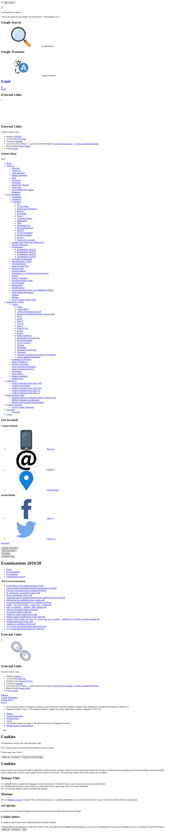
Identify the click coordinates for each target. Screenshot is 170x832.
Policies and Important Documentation (28, 402)
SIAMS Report (18, 288)
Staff (14, 178)
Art (18, 204)
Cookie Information (9, 697)
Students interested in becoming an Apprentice (36, 355)
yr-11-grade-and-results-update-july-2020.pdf (25, 629)
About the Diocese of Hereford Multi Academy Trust (34, 398)
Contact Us (16, 170)
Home (9, 163)
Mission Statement (19, 175)
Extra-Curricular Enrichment (24, 366)
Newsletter (21, 347)
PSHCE (20, 230)
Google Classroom (14, 405)
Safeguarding (17, 285)
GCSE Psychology (25, 233)
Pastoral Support (19, 271)
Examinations (17, 247)
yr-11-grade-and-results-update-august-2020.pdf (26, 626)
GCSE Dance (23, 206)
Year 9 (19, 321)
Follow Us (51, 539)
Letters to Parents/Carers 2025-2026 (27, 383)
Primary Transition (19, 278)
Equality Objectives (20, 245)
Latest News (11, 381)
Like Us (50, 518)
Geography (21, 213)
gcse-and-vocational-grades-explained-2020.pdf (26, 590)
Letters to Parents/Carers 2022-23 (26, 393)
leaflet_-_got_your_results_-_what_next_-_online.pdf (28, 605)
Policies (15, 276)
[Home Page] (2, 2)
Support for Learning (26, 240)
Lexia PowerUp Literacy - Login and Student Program (76, 144)
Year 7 (19, 316)
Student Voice (17, 378)
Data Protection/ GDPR (22, 261)
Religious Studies (24, 235)
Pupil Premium (18, 283)
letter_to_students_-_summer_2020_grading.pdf (26, 607)
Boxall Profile (24, 146)
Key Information (13, 194)
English (20, 211)
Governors (16, 180)
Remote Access (26, 681)
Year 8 (19, 319)
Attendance (16, 199)
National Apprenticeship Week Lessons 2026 (36, 314)
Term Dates (16, 187)
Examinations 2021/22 (26, 249)
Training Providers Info (27, 350)
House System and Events (23, 369)
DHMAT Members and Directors (26, 400)
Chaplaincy (16, 182)
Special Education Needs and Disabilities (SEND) (33, 290)
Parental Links (18, 268)
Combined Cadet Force (21, 359)
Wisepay (15, 297)
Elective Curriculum (20, 364)
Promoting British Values (22, 280)
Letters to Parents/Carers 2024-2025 (27, 388)
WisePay (18, 136)
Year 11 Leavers (24, 343)
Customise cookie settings (32, 757)
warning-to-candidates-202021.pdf (20, 624)
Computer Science (24, 218)
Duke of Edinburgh (20, 362)
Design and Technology (27, 209)
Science (20, 237)
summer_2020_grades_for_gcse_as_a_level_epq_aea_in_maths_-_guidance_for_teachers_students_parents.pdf (52, 619)
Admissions (17, 197)
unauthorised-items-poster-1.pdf (19, 621)
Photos (20, 333)
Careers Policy (23, 309)
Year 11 (20, 326)
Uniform (15, 295)
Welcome (16, 168)
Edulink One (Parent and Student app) (28, 242)
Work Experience (24, 335)
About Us (10, 166)
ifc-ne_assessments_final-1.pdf (19, 595)
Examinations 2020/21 (26, 252)
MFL (19, 223)
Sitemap (4, 695)
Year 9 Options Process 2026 (24, 300)
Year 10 (20, 323)
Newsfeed (5, 543)
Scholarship (17, 371)
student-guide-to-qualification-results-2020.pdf (25, 617)
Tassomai (19, 141)
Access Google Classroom (23, 407)
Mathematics (22, 221)
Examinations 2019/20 (26, 254)
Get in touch (9, 3)
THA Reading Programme (23, 292)
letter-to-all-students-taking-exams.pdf (22, 609)
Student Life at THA (15, 302)
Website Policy (7, 700)
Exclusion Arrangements (22, 259)
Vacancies (10, 409)
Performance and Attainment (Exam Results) (30, 273)
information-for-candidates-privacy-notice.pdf (25, 600)
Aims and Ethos (18, 173)
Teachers (20, 345)
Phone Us (51, 449)
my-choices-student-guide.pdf (18, 612)
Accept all (16, 757)
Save (24, 830)
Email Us (51, 469)
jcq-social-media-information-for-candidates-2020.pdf (28, 602)
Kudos (15, 148)
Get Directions (53, 490)
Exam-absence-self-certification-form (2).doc (25, 586)
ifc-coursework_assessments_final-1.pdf (23, 593)
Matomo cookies (15, 800)
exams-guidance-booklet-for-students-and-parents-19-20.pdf (31, 588)
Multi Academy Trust (15, 395)
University (21, 352)
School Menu (17, 374)
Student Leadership (20, 376)
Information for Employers (28, 338)
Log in (9, 414)
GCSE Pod (21, 139)
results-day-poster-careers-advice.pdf (21, 614)
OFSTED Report (19, 264)
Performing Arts (23, 225)
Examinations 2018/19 (26, 257)
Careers (15, 304)
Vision (19, 307)
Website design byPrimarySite (19, 726)
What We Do (22, 328)
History (20, 216)
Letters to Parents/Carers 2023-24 (26, 390)
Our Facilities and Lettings (23, 190)
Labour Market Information (28, 357)
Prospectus (16, 192)
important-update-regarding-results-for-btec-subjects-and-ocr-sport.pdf (35, 598)
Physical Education (25, 228)
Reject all (5, 757)
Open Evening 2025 (20, 266)
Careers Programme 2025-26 (29, 311)
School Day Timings (20, 185)
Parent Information (25, 340)
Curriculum (16, 202)
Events (20, 331)
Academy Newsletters (21, 386)
